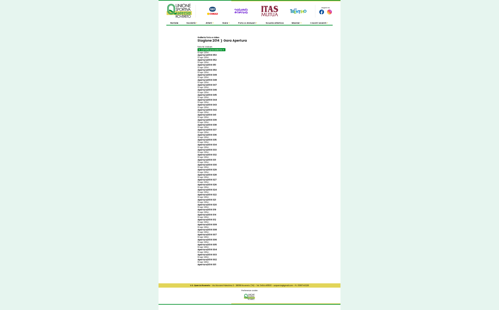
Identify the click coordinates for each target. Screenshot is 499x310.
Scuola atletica (275, 22)
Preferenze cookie (249, 290)
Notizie (174, 22)
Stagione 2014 (208, 40)
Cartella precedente (211, 49)
